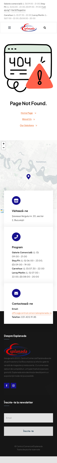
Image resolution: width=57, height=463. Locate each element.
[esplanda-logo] (28, 24)
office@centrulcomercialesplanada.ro (32, 313)
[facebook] (6, 385)
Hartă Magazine (18, 10)
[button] (28, 176)
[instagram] (13, 385)
